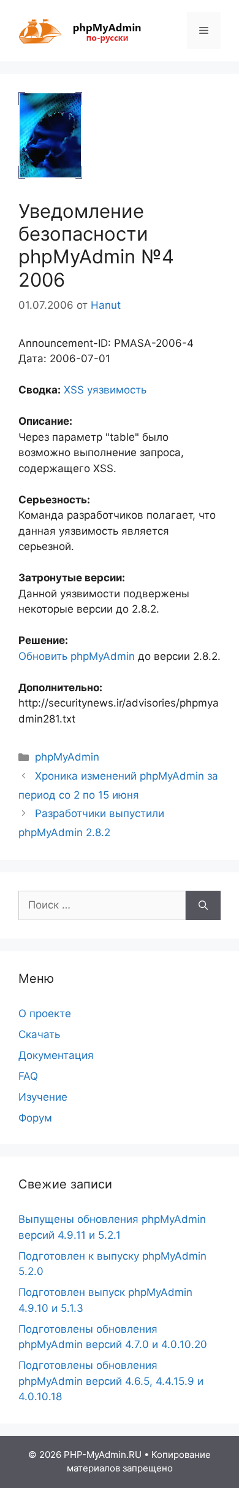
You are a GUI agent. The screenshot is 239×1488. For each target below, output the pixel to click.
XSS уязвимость (105, 390)
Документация (56, 1055)
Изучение (42, 1097)
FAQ (28, 1076)
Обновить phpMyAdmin (76, 656)
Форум (35, 1118)
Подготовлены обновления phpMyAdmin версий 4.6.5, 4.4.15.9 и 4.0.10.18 (110, 1381)
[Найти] (203, 905)
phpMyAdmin (67, 757)
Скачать (39, 1034)
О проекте (44, 1013)
